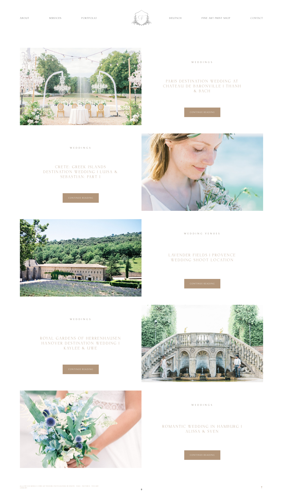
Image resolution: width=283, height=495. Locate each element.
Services (55, 18)
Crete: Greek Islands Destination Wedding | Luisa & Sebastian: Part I (80, 172)
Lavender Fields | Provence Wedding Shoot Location (202, 257)
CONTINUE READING (202, 112)
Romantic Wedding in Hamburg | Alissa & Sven (202, 429)
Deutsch (175, 18)
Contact (256, 18)
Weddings (202, 62)
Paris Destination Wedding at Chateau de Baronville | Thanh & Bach (202, 86)
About (24, 18)
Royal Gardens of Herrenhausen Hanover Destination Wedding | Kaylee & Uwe (80, 343)
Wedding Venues (202, 233)
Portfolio (89, 18)
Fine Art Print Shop (216, 18)
